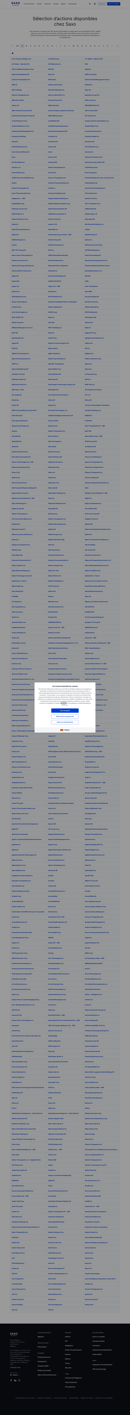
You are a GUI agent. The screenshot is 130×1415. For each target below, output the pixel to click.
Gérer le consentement (65, 722)
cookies (63, 703)
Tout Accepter (65, 710)
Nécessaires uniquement (65, 716)
